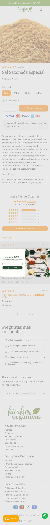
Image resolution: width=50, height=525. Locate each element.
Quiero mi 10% (12, 268)
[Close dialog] (48, 250)
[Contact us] (45, 516)
